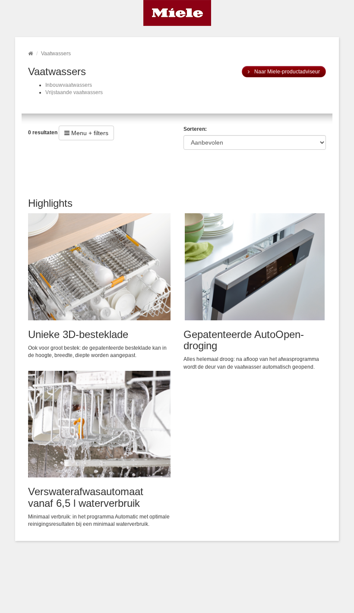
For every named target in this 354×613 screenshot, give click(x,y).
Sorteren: (195, 129)
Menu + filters (89, 133)
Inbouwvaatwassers (68, 85)
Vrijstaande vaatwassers (74, 92)
